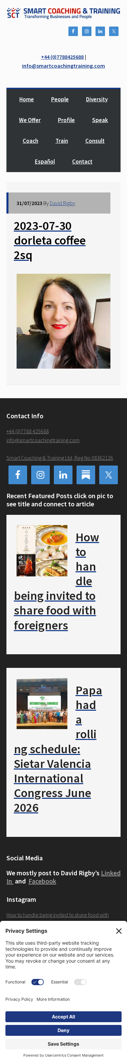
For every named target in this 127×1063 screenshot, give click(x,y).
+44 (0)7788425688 (62, 56)
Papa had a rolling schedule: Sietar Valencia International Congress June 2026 (58, 748)
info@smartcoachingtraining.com (63, 65)
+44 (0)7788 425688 (27, 431)
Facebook (42, 881)
